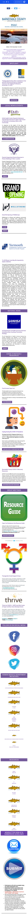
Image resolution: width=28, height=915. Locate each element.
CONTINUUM (14, 706)
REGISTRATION (14, 100)
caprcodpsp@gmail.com (17, 171)
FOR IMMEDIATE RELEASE (8, 138)
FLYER (4, 227)
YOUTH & (14, 745)
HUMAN (14, 828)
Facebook (4, 618)
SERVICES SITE (14, 829)
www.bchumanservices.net (19, 58)
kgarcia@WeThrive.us (13, 614)
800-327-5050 (7, 531)
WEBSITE (5, 176)
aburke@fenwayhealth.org (8, 587)
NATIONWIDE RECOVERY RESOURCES (11, 484)
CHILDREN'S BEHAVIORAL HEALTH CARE (14, 697)
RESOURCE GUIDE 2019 (8, 535)
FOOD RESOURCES (7, 402)
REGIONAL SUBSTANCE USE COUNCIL (14, 730)
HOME (14, 717)
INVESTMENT (14, 718)
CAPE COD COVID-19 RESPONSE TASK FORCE (12, 449)
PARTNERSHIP (14, 719)
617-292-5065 (14, 531)
